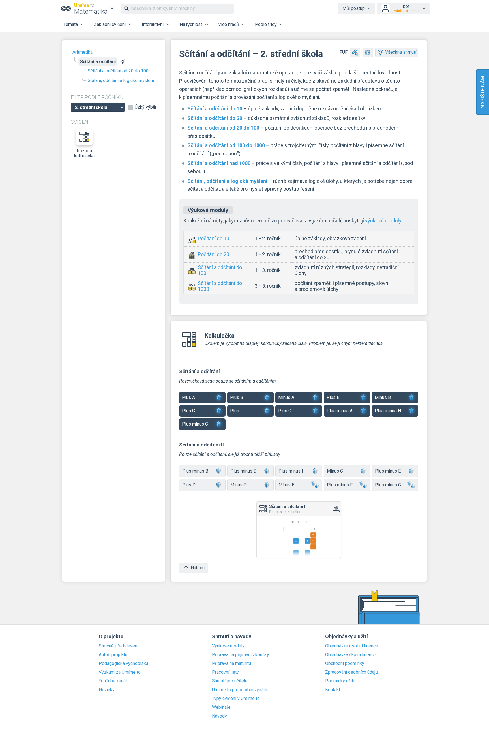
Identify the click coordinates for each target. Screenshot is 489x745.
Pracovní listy (225, 672)
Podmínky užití (339, 681)
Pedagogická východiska (123, 663)
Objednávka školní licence (350, 654)
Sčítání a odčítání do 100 (220, 270)
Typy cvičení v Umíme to (236, 698)
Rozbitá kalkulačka (84, 153)
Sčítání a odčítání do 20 (214, 118)
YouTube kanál (113, 681)
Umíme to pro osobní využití (239, 689)
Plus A (188, 397)
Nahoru (198, 567)
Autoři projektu (113, 654)
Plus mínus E (388, 471)
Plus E (333, 397)
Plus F (236, 410)
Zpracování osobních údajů (351, 672)
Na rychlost (191, 24)
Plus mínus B (195, 471)
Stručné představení (118, 646)
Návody (219, 716)
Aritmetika (82, 52)
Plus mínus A (340, 410)
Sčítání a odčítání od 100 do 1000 (226, 145)
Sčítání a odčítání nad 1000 (218, 163)
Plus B (236, 397)
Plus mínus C (195, 424)
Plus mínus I (290, 471)
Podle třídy (266, 24)
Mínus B (383, 397)
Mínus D (238, 485)
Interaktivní (153, 24)
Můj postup (353, 8)
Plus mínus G (388, 485)
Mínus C (335, 471)
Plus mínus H (388, 410)
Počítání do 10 (213, 238)
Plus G (284, 410)
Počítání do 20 (213, 254)
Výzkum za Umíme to (120, 672)
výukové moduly (383, 221)
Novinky (107, 689)
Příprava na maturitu (231, 663)
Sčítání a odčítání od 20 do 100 (118, 71)
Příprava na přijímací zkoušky (240, 654)
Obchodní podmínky (344, 663)
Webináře (221, 707)
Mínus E (286, 485)
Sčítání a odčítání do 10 (214, 108)
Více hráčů (228, 24)
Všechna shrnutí (400, 52)
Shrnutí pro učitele (230, 681)
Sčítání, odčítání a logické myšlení (121, 80)
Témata (70, 24)
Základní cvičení (110, 24)
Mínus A (286, 397)
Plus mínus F (340, 485)
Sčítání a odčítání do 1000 (220, 286)
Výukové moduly (228, 646)
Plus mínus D (243, 471)
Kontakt (332, 689)
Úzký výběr (145, 107)
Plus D (189, 485)
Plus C (188, 410)
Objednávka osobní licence (351, 646)
